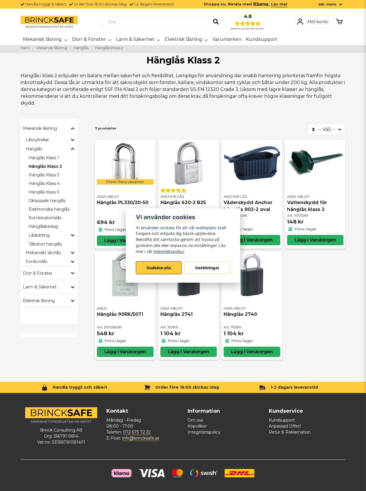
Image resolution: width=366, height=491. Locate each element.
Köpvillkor (197, 426)
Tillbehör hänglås (45, 244)
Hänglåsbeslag (43, 226)
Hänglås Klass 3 (44, 174)
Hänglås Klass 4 (44, 183)
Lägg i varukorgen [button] (125, 240)
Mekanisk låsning (42, 39)
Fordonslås (36, 261)
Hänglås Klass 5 (44, 192)
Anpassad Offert (285, 426)
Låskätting (39, 235)
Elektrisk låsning (183, 39)
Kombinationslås (45, 217)
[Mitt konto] (313, 21)
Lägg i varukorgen (251, 240)
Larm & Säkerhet (135, 39)
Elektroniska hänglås (49, 209)
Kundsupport (261, 39)
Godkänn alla (158, 268)
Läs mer (279, 4)
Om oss (195, 420)
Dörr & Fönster (89, 39)
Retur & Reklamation (290, 432)
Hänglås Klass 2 (45, 166)
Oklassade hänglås (47, 200)
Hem (25, 48)
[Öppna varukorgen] (339, 21)
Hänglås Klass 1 (44, 157)
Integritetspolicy (204, 432)
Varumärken (226, 39)
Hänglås (80, 48)
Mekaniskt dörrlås (43, 252)
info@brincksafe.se (141, 438)
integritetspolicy (169, 251)
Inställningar (207, 268)
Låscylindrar (37, 139)
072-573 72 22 (137, 432)
